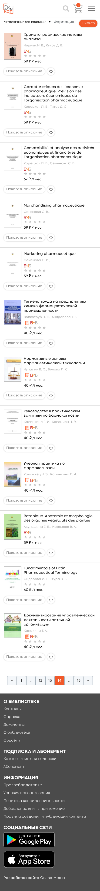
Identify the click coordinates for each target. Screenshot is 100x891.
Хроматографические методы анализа (53, 37)
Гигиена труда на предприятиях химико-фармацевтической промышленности (55, 306)
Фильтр (88, 23)
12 (40, 680)
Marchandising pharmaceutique (54, 205)
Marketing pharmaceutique (50, 254)
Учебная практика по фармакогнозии (44, 466)
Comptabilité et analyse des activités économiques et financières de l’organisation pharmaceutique (59, 152)
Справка (11, 717)
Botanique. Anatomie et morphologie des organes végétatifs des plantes (58, 518)
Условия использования (26, 793)
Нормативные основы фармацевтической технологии (54, 361)
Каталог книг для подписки (24, 22)
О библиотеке (16, 732)
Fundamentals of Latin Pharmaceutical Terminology (50, 570)
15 (78, 680)
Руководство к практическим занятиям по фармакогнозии (52, 413)
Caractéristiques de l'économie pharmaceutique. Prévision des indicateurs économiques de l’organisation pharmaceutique (53, 93)
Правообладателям (22, 785)
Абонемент (13, 766)
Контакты (12, 709)
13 (50, 680)
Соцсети (11, 740)
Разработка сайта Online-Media (34, 878)
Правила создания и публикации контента (44, 816)
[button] (91, 8)
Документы (14, 724)
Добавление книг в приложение (34, 808)
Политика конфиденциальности (34, 801)
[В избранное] (51, 71)
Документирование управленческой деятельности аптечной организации (59, 620)
